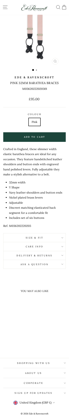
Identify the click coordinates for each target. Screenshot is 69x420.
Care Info (34, 246)
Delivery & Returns (34, 255)
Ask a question (34, 264)
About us (33, 373)
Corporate (33, 383)
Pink (34, 122)
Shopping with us (33, 363)
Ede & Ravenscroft (34, 77)
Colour (34, 114)
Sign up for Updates (33, 392)
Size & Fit (34, 237)
